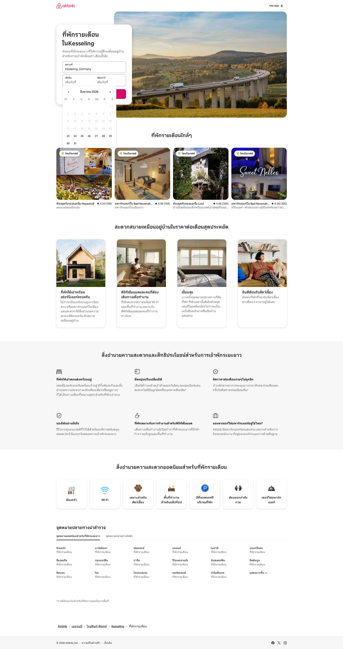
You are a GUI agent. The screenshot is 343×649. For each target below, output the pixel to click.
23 (68, 136)
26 (89, 136)
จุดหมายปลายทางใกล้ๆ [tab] (119, 536)
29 (110, 136)
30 (68, 143)
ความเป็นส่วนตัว (91, 642)
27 (96, 136)
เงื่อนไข (108, 642)
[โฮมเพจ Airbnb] (65, 5)
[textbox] (78, 82)
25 (82, 136)
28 (103, 136)
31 (75, 143)
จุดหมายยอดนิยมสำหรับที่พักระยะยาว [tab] (78, 536)
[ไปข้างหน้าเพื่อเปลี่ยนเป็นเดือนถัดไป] (110, 92)
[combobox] (94, 69)
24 (75, 136)
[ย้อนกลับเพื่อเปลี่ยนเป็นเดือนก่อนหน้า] (69, 92)
